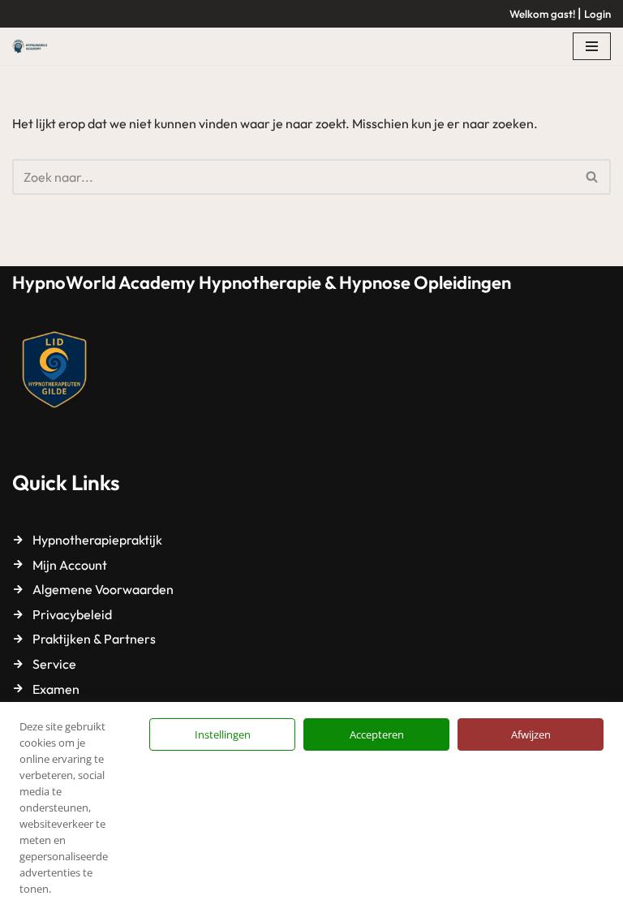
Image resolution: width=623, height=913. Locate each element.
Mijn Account (69, 565)
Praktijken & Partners (94, 639)
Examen (55, 689)
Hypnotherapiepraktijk (97, 540)
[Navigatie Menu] (592, 46)
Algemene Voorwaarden (103, 589)
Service (54, 664)
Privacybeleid (72, 614)
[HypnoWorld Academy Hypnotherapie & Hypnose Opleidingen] (33, 46)
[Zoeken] (592, 177)
